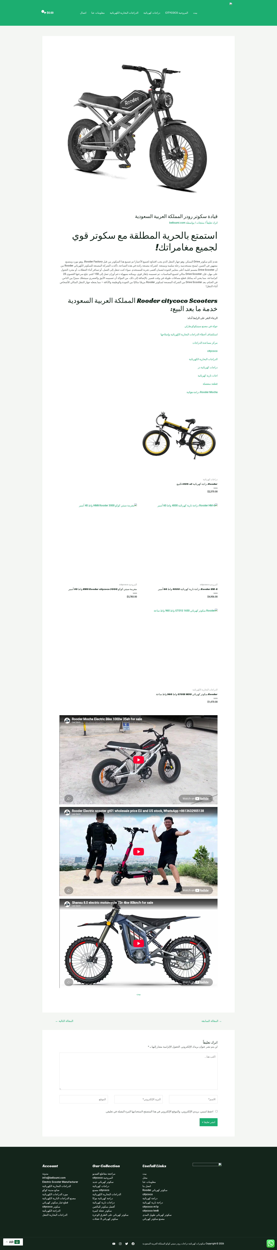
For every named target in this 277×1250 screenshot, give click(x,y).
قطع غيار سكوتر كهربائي (55, 1202)
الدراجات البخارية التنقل (54, 1214)
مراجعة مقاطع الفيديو (103, 1173)
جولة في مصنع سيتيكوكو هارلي (201, 326)
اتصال (83, 12)
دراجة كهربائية (150, 1198)
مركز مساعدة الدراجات (205, 342)
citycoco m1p (151, 1206)
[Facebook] (133, 1243)
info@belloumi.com (54, 1177)
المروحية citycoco (176, 12)
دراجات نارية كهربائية (103, 1202)
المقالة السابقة (211, 1021)
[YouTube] (113, 1243)
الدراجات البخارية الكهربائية (124, 12)
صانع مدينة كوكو (50, 1190)
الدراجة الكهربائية (51, 1210)
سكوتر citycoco (51, 1206)
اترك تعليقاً (212, 222)
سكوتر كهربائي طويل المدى (157, 1214)
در (199, 367)
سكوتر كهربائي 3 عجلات (105, 1218)
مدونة (45, 1173)
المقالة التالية (64, 1021)
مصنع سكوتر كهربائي (154, 1218)
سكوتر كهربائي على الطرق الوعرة (110, 1214)
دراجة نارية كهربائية (153, 1202)
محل (145, 1177)
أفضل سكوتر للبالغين (103, 1206)
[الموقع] (83, 1099)
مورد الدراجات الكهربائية (55, 1194)
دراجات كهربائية (151, 12)
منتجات (200, 222)
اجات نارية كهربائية (208, 375)
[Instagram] (120, 1243)
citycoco (212, 351)
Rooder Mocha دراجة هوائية (202, 392)
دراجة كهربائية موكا (102, 1198)
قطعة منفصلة (210, 383)
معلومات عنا (98, 12)
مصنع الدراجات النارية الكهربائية (59, 1198)
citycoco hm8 (151, 1210)
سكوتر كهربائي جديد (102, 1181)
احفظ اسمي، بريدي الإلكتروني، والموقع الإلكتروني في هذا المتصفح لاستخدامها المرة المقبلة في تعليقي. (159, 1111)
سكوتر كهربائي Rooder (155, 1190)
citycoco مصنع (100, 1190)
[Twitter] (126, 1243)
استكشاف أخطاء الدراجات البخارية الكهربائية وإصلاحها (189, 334)
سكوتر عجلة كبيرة (102, 1210)
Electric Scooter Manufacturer (60, 1181)
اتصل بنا (147, 1186)
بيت (195, 12)
